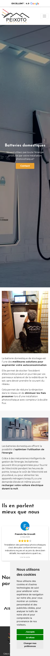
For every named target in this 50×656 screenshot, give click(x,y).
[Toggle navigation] (44, 16)
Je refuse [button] (30, 637)
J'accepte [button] (30, 632)
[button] (25, 3)
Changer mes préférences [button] (30, 644)
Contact (25, 166)
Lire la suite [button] (25, 557)
